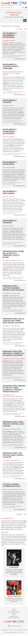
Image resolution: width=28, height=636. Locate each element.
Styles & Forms (6, 489)
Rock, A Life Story (14, 596)
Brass (10, 71)
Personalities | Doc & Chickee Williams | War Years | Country (13, 321)
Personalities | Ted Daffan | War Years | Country (13, 455)
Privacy (14, 610)
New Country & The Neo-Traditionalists (12, 396)
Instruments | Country (10, 101)
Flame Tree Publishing (14, 618)
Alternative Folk (15, 489)
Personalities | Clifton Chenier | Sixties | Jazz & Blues (13, 288)
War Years (17, 326)
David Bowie (14, 567)
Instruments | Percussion (10, 192)
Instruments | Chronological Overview (11, 66)
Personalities (6, 260)
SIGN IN (3, 7)
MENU (23, 7)
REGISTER (9, 7)
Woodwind (5, 74)
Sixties (18, 293)
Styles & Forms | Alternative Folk (11, 485)
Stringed (17, 73)
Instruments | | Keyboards (10, 35)
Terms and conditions (14, 612)
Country (11, 105)
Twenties (19, 260)
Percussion (11, 73)
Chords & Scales (14, 616)
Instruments (6, 40)
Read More (22, 58)
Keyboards (12, 40)
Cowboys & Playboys (20, 358)
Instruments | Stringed (10, 222)
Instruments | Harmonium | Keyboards (10, 131)
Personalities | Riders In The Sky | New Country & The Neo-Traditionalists (14, 389)
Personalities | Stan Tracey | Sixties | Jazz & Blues (13, 424)
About (14, 609)
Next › (25, 28)
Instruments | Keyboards (10, 163)
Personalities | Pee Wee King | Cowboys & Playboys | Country (13, 353)
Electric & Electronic (18, 71)
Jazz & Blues (13, 260)
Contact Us (14, 613)
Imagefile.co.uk (20, 632)
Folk (21, 489)
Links (14, 615)
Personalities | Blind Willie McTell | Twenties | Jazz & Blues (13, 254)
